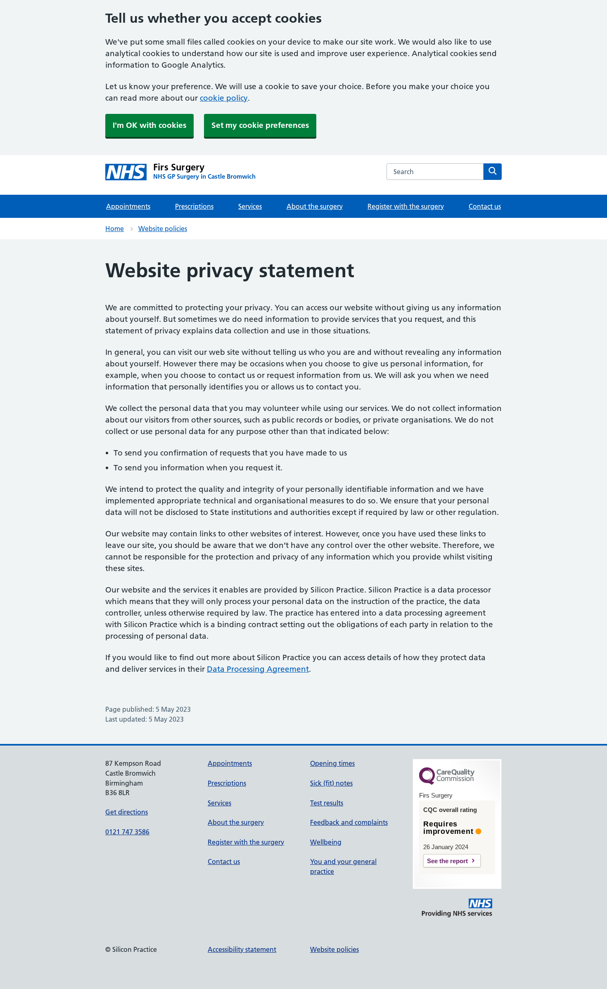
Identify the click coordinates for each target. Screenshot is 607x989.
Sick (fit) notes (331, 783)
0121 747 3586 (127, 832)
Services (250, 206)
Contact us (485, 206)
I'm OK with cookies (149, 125)
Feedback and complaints (349, 822)
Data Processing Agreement (258, 669)
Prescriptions (194, 206)
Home (114, 228)
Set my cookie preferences (260, 125)
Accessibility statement (242, 949)
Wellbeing (325, 842)
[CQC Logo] (446, 782)
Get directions (126, 812)
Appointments (128, 206)
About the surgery (315, 206)
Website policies (162, 228)
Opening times (332, 763)
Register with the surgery (406, 206)
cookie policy (224, 98)
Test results (326, 803)
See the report (447, 860)
